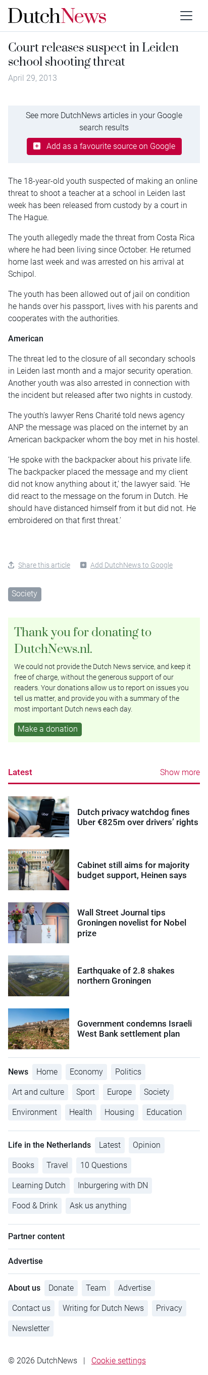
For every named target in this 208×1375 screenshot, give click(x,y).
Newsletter (30, 1328)
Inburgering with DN (113, 1185)
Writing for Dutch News (103, 1308)
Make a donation (48, 729)
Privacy (169, 1308)
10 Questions (103, 1165)
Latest (20, 772)
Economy (86, 1072)
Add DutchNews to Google (131, 565)
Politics (128, 1072)
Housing (119, 1112)
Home (47, 1072)
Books (23, 1165)
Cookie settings (118, 1360)
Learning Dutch (39, 1185)
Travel (57, 1165)
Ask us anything (98, 1205)
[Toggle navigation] (186, 15)
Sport (85, 1092)
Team (96, 1288)
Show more (180, 772)
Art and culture (38, 1092)
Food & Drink (35, 1205)
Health (80, 1112)
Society (24, 593)
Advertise (134, 1288)
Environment (34, 1112)
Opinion (147, 1145)
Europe (119, 1092)
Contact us (31, 1308)
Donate (61, 1288)
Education (164, 1112)
